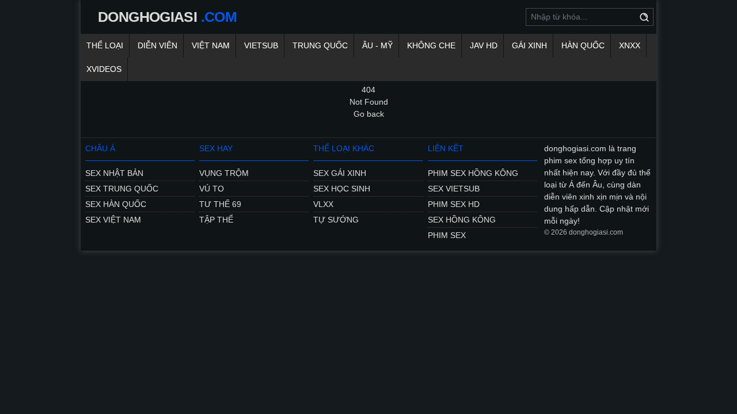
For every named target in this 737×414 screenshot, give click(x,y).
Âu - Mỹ (377, 45)
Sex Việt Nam (113, 219)
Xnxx (629, 45)
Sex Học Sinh (341, 188)
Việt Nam (211, 45)
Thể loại (104, 45)
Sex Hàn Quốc (115, 204)
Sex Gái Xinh (339, 173)
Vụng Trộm (224, 173)
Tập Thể (216, 219)
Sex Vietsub (454, 188)
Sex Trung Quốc (121, 188)
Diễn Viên (157, 45)
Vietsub (261, 45)
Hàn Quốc (583, 45)
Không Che (431, 45)
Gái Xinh (529, 45)
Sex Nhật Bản (114, 173)
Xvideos (103, 69)
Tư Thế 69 (220, 204)
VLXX (323, 204)
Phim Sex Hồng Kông (473, 173)
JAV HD (483, 45)
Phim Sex (447, 235)
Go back (369, 113)
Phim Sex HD (454, 204)
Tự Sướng (336, 219)
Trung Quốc (320, 45)
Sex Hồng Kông (462, 219)
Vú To (211, 188)
